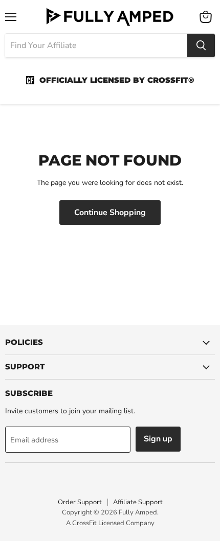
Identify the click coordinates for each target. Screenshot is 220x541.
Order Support (80, 502)
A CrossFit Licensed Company (110, 523)
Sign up (158, 438)
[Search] (201, 45)
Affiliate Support (138, 502)
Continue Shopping (110, 212)
